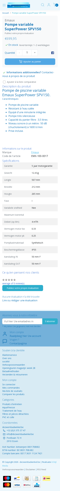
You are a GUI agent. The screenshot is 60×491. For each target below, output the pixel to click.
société (6, 361)
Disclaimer (30, 469)
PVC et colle (8, 417)
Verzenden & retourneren (15, 374)
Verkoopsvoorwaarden (13, 364)
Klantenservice (9, 354)
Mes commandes (11, 387)
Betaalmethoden (10, 371)
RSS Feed (41, 469)
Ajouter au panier (32, 61)
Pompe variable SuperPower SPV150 (29, 12)
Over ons (6, 358)
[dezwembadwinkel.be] (18, 5)
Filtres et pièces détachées (15, 413)
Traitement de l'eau (12, 410)
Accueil (5, 12)
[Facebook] (52, 52)
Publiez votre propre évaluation (19, 33)
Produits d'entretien (12, 404)
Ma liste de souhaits (12, 390)
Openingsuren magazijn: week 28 (18, 368)
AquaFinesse (8, 407)
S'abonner (50, 321)
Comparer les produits (13, 394)
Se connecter (8, 384)
